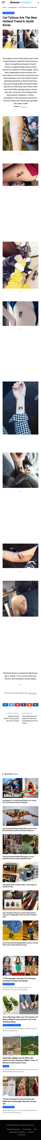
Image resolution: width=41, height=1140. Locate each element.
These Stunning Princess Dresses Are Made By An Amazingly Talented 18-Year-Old (20, 1101)
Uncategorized (12, 7)
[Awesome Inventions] (20, 2)
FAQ (35, 1129)
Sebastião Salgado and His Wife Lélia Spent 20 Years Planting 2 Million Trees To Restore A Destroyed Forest (20, 1060)
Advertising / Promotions (17, 1132)
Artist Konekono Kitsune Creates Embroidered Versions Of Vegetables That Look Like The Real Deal (19, 915)
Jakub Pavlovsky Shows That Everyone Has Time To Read (11, 718)
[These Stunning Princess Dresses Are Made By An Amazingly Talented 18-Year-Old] (20, 1086)
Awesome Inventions (13, 1129)
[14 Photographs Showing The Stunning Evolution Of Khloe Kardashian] (20, 966)
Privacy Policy (27, 1129)
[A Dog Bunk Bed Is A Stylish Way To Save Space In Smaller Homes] (20, 872)
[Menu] (3, 2)
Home (4, 7)
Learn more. (33, 693)
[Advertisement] (20, 213)
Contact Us (21, 1135)
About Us (31, 1132)
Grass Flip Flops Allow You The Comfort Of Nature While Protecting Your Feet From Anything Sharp (20, 1019)
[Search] (38, 2)
